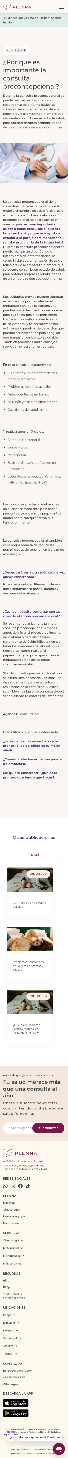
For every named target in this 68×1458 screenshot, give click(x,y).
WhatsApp (10, 1384)
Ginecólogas (11, 1209)
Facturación (11, 1223)
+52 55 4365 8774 (14, 1377)
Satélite (8, 1346)
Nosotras (9, 1203)
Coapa (7, 1315)
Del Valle (9, 1322)
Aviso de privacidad (20, 1449)
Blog (6, 1280)
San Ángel (10, 1338)
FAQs (6, 1287)
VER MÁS (34, 855)
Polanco (8, 1330)
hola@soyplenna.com (17, 1370)
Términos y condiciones (46, 1449)
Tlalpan (8, 1353)
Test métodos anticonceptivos (14, 1296)
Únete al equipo (14, 1216)
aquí (37, 714)
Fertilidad (16, 50)
